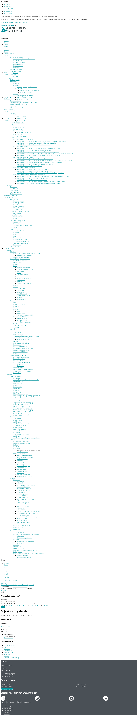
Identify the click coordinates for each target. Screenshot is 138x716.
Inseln (15, 236)
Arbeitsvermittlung (22, 313)
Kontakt (15, 73)
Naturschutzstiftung (22, 497)
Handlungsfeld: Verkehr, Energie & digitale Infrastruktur (29, 175)
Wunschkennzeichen (22, 452)
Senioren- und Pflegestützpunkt (22, 371)
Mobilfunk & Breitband (16, 215)
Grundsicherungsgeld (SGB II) (25, 315)
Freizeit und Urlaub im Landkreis (19, 115)
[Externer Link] (18, 698)
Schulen (15, 287)
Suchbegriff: (4, 600)
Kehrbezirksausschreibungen (18, 104)
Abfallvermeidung (18, 427)
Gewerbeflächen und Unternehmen (20, 211)
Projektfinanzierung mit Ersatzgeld (26, 499)
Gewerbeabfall (17, 431)
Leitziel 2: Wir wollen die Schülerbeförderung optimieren (33, 178)
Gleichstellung (14, 90)
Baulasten (16, 385)
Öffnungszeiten (14, 76)
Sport (15, 276)
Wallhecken (20, 501)
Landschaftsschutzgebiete (24, 489)
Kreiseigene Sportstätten (24, 278)
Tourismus (10, 113)
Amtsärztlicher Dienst (19, 332)
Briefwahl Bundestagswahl (24, 132)
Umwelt (12, 478)
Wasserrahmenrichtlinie (23, 522)
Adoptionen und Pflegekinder (21, 362)
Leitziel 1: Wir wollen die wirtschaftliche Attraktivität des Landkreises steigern (38, 148)
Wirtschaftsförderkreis (19, 208)
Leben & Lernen (21, 117)
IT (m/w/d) (19, 89)
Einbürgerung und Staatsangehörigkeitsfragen (26, 534)
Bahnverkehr (20, 464)
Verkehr (12, 439)
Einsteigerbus (20, 461)
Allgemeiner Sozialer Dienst (21, 357)
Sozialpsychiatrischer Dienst (21, 350)
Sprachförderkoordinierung (21, 257)
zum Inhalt (7, 4)
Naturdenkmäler (21, 492)
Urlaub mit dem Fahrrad (20, 238)
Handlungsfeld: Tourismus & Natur (23, 157)
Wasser (15, 504)
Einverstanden (11, 25)
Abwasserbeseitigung (23, 506)
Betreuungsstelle (18, 334)
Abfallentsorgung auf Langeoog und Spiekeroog (26, 438)
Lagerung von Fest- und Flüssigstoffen (27, 513)
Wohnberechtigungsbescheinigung (23, 410)
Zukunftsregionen (18, 210)
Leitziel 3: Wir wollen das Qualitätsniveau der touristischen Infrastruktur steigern (39, 162)
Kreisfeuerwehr (21, 543)
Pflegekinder (20, 366)
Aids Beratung (17, 331)
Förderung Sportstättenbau (24, 283)
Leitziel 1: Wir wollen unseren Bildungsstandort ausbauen (33, 169)
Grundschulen (21, 289)
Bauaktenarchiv (17, 387)
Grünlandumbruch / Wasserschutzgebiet (28, 517)
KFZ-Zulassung (17, 448)
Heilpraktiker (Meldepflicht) (21, 343)
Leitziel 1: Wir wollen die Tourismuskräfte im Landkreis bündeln (35, 159)
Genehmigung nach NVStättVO (22, 411)
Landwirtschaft (14, 111)
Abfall (11, 417)
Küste (15, 234)
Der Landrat (13, 88)
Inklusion (15, 285)
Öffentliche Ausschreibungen (18, 108)
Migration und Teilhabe (20, 62)
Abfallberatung (17, 420)
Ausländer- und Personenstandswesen (24, 59)
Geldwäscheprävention (23, 555)
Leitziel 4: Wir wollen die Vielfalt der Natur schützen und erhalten (35, 164)
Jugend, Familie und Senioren (18, 355)
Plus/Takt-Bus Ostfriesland (24, 475)
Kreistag (12, 78)
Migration (13, 252)
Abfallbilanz (16, 436)
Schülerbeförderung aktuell (24, 476)
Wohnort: (3, 603)
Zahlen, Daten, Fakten (16, 95)
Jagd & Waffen (17, 546)
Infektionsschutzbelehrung (24, 339)
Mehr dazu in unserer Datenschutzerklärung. (14, 22)
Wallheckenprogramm (23, 503)
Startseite (3, 585)
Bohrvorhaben (21, 510)
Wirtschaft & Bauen (22, 120)
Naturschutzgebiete (22, 494)
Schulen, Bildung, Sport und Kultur (20, 125)
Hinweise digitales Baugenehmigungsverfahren (26, 396)
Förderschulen (21, 290)
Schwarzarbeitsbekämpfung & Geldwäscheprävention (28, 554)
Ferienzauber (17, 262)
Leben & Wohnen (6, 119)
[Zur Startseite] (13, 32)
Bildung (15, 264)
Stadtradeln (16, 529)
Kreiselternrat (20, 297)
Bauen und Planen (15, 376)
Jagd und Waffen (18, 66)
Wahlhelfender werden (20, 136)
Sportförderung (21, 280)
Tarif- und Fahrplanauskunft (24, 455)
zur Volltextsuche (8, 11)
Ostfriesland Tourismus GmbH (22, 243)
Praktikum (16, 83)
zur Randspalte (8, 6)
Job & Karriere (14, 92)
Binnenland (16, 232)
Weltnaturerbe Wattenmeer (21, 239)
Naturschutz (16, 480)
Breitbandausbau (18, 217)
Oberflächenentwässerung (24, 515)
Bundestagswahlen (18, 131)
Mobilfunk (16, 218)
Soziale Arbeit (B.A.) (22, 99)
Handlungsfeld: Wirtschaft (20, 146)
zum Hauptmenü (8, 8)
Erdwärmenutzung (22, 518)
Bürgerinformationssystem (17, 81)
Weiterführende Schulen (24, 296)
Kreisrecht (16, 115)
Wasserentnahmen (22, 520)
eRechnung (7, 714)
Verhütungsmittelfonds (19, 325)
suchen (3, 607)
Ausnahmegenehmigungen (21, 441)
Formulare (13, 55)
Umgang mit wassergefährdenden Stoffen (28, 511)
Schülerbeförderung (22, 292)
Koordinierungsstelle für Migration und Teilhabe (26, 253)
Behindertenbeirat (22, 320)
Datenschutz (7, 710)
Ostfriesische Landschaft (23, 268)
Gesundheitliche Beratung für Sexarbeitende (26, 336)
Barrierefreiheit (8, 708)
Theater (19, 273)
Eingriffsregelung (21, 482)
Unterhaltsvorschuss (19, 359)
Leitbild (12, 138)
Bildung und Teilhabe (19, 304)
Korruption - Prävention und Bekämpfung (25, 550)
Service (9, 48)
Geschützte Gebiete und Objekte (26, 485)
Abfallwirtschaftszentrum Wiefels (22, 424)
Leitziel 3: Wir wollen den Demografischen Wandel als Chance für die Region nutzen (40, 173)
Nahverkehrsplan (21, 468)
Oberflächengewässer (23, 524)
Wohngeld (16, 327)
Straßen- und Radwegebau (17, 109)
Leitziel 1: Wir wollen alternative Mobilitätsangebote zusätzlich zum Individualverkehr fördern (43, 176)
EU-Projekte (23, 496)
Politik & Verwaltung (7, 73)
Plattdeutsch (20, 271)
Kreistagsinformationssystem (18, 122)
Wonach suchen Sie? (6, 588)
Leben (9, 250)
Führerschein (17, 446)
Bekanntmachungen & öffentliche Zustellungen (23, 66)
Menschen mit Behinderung (21, 317)
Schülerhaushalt (21, 299)
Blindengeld (16, 306)
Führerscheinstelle (18, 60)
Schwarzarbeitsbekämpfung (24, 557)
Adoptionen (20, 364)
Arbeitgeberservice (15, 106)
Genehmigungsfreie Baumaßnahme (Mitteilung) (26, 380)
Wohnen (9, 132)
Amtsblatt (13, 106)
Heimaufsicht (17, 345)
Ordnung (12, 141)
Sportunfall (20, 282)
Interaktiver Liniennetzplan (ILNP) (26, 457)
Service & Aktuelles (6, 45)
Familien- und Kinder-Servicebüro (23, 369)
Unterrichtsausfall (22, 294)
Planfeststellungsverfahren (20, 224)
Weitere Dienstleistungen (20, 394)
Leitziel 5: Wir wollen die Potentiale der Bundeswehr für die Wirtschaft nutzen (38, 155)
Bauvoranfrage (17, 383)
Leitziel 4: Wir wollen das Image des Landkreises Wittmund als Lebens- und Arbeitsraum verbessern (45, 153)
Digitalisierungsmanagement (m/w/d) (30, 90)
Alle (47, 605)
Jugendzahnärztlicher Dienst (21, 346)
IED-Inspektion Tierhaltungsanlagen (23, 408)
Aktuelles (9, 58)
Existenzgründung (18, 203)
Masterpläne (17, 204)
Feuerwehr (16, 539)
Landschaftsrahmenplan (23, 487)
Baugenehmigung (18, 382)
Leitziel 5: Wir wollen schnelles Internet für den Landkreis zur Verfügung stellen (39, 183)
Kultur (15, 266)
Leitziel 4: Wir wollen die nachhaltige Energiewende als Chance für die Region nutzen (41, 182)
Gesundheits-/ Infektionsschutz (22, 338)
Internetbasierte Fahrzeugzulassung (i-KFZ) (28, 450)
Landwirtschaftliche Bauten (21, 404)
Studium (15, 94)
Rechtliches (16, 432)
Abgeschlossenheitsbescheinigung (23, 403)
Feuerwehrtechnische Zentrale (25, 541)
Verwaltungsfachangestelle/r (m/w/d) (27, 87)
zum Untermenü (8, 10)
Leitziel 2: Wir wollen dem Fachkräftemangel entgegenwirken (34, 150)
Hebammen (16, 341)
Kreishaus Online (6, 42)
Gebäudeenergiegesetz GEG (21, 406)
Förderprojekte (17, 222)
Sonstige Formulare (18, 397)
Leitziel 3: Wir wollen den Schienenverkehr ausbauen (32, 180)
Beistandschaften (18, 368)
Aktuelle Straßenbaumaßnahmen (22, 225)
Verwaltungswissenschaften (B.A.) (26, 96)
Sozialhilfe (16, 324)
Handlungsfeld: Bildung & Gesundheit (24, 168)
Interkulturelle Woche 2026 (24, 255)
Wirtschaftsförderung (16, 199)
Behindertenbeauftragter (24, 322)
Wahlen (12, 125)
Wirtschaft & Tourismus (7, 98)
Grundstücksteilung (18, 401)
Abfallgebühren (17, 422)
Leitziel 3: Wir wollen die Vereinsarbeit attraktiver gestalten (33, 145)
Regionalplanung (18, 378)
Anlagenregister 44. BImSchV (21, 415)
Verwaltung (10, 87)
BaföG (15, 303)
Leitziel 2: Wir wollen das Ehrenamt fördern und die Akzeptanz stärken (36, 143)
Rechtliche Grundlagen (23, 466)
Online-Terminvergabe (16, 50)
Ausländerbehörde (18, 532)
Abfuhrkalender (17, 418)
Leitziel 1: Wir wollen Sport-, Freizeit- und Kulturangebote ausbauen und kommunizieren (41, 141)
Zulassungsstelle (18, 64)
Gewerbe (16, 68)
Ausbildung (16, 85)
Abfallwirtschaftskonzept (20, 425)
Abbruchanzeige (18, 413)
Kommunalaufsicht (15, 192)
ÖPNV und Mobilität (19, 453)
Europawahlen (17, 134)
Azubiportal (13, 82)
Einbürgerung (20, 536)
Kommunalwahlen (18, 127)
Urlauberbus (17, 245)
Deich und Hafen (18, 527)
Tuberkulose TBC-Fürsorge (20, 352)
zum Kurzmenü (8, 13)
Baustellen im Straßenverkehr (21, 443)
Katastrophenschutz (19, 548)
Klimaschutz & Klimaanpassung (22, 525)
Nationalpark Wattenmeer (24, 490)
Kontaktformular (8, 638)
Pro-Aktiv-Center (18, 361)
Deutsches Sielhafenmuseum (25, 269)
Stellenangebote (14, 80)
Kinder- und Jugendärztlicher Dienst (23, 348)
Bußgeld (15, 445)
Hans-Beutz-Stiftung (22, 275)
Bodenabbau (20, 508)
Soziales (12, 301)
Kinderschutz (17, 373)
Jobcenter (16, 310)
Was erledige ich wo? (16, 51)
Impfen (15, 353)
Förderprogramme (18, 201)
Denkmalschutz (17, 392)
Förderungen (20, 473)
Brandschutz (16, 389)
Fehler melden (8, 707)
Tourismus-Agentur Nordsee (21, 241)
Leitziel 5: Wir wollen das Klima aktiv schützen (29, 166)
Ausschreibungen (21, 469)
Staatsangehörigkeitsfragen (24, 538)
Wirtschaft (10, 101)
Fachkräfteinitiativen (19, 206)
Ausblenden (4, 25)
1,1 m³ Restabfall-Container (21, 434)
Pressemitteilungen (15, 101)
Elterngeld (16, 308)
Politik (8, 111)
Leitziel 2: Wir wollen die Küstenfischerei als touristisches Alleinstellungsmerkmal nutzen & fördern (44, 160)
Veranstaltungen (14, 116)
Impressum (7, 712)
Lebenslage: (4, 601)
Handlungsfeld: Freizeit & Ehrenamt (23, 139)
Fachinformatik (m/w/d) (26, 92)
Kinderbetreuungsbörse (20, 261)
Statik (15, 399)
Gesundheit (13, 329)
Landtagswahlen (18, 129)
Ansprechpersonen (15, 53)
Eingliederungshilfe (22, 318)
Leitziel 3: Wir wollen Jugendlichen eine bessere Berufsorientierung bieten (38, 152)
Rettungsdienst (17, 552)
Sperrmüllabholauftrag (19, 429)
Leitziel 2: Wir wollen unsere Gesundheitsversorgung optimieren (35, 171)
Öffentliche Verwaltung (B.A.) (25, 97)
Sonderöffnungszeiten (7, 689)
